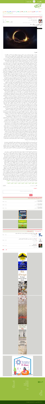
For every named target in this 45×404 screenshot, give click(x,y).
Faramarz (35, 234)
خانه (36, 18)
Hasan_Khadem (35, 20)
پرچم (4, 185)
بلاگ (39, 11)
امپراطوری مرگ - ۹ (39, 200)
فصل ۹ (8, 183)
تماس (28, 386)
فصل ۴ (26, 183)
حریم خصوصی (26, 385)
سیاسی (34, 241)
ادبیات (34, 247)
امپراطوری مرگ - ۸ (39, 203)
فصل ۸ (11, 183)
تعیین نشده (33, 21)
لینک (36, 11)
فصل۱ (36, 183)
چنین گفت (8, 11)
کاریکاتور (13, 11)
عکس (21, 11)
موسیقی (28, 11)
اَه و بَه (4, 11)
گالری (17, 11)
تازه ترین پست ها (38, 231)
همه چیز (11, 13)
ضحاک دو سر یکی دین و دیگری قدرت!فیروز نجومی (27, 239)
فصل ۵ (8, 180)
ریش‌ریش (34, 244)
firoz (36, 240)
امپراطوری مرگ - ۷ (39, 207)
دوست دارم (3, 22)
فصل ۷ (15, 183)
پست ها (4, 13)
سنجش (24, 11)
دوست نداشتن (11, 22)
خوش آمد (27, 382)
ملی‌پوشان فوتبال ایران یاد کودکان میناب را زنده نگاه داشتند (25, 233)
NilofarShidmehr (34, 245)
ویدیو (33, 11)
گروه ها (38, 2)
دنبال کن (30, 20)
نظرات (8, 13)
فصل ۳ (29, 183)
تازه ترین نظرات (29, 231)
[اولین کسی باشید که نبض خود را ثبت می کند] (34, 1)
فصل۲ (33, 183)
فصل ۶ (19, 183)
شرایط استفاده (26, 384)
